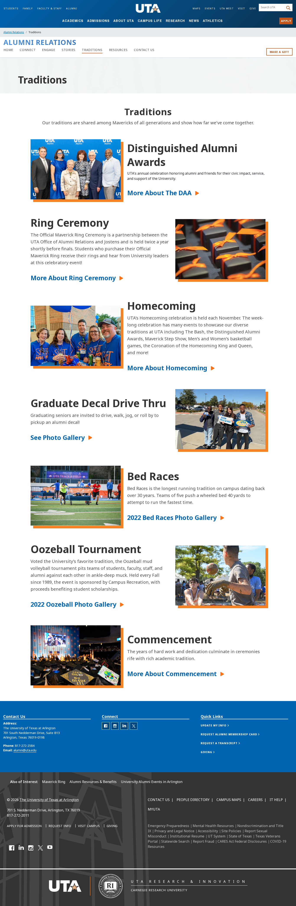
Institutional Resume (187, 836)
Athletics (213, 20)
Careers (255, 799)
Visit (241, 8)
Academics (72, 20)
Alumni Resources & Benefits (93, 781)
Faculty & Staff (49, 8)
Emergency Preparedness (168, 825)
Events (210, 8)
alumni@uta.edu (24, 750)
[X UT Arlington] (40, 847)
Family (28, 8)
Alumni (71, 8)
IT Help (276, 799)
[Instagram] (30, 847)
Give (252, 8)
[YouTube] (49, 847)
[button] (162, 192)
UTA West (227, 8)
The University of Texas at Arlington (49, 799)
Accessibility (208, 831)
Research (175, 20)
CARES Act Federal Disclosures (242, 841)
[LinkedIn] (21, 847)
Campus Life (150, 20)
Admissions (98, 20)
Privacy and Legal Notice (174, 831)
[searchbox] (272, 7)
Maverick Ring (53, 781)
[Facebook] (11, 847)
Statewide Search (175, 841)
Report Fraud (203, 841)
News (194, 20)
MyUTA (154, 809)
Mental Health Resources (213, 825)
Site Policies (231, 831)
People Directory (193, 799)
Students (11, 8)
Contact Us (159, 799)
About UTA (123, 20)
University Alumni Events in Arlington (151, 781)
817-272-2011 (18, 815)
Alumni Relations (13, 32)
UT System (216, 836)
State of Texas (240, 836)
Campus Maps (228, 799)
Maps (196, 8)
